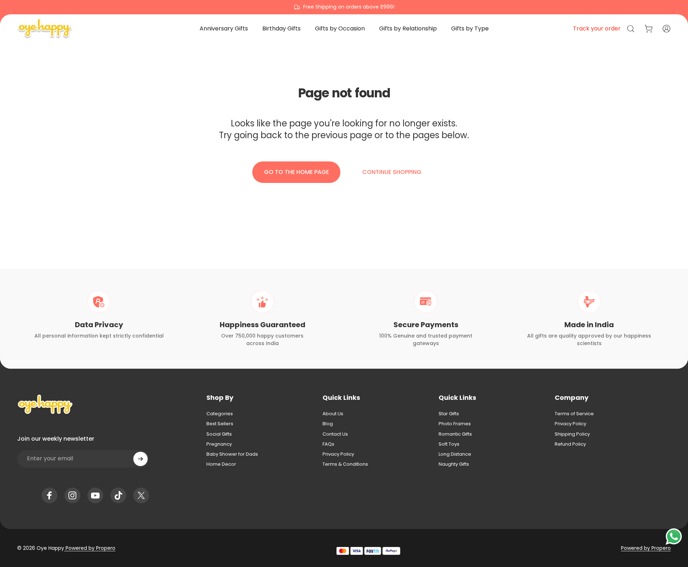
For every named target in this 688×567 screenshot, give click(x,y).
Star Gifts (449, 414)
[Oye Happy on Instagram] (72, 495)
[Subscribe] (140, 459)
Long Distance (455, 454)
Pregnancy (219, 444)
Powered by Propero (89, 548)
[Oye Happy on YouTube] (95, 495)
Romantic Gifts (455, 434)
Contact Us (335, 434)
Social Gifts (219, 434)
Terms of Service (574, 414)
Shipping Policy (572, 434)
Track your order (597, 28)
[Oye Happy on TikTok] (118, 495)
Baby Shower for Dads (232, 454)
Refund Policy (570, 444)
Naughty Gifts (454, 464)
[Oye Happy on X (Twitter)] (141, 495)
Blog (327, 424)
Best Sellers (219, 424)
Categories (219, 414)
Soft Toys (449, 444)
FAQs (328, 444)
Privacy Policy (338, 454)
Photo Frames (455, 424)
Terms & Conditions (345, 464)
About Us (332, 414)
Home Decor (221, 464)
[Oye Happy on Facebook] (49, 495)
